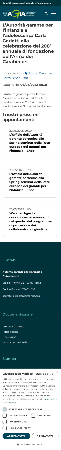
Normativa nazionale (15, 342)
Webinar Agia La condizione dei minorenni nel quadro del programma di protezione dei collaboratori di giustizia (30, 221)
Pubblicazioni (10, 331)
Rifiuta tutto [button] (45, 436)
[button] (30, 444)
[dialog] (30, 409)
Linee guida (9, 337)
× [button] (57, 372)
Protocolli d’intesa (13, 326)
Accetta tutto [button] (16, 436)
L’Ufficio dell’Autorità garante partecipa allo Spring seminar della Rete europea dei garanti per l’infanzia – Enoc (29, 143)
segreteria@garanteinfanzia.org (21, 295)
